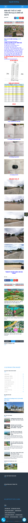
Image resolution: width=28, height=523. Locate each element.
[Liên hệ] (2, 520)
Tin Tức (6, 391)
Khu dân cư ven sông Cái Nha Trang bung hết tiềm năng (16, 433)
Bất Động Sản (7, 374)
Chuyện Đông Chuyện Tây (9, 383)
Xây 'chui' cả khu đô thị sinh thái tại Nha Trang (17, 453)
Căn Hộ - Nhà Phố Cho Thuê (9, 381)
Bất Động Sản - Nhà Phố (9, 378)
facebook (21, 341)
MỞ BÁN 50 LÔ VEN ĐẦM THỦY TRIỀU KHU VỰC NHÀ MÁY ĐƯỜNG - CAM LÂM (17, 426)
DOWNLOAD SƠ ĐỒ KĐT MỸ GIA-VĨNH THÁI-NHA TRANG (17, 419)
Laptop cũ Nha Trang (8, 389)
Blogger (20, 521)
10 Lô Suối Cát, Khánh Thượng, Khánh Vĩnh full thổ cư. (13, 318)
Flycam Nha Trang (8, 385)
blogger (13, 341)
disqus (17, 341)
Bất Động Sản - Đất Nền (9, 376)
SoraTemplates (11, 521)
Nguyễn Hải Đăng (14, 2)
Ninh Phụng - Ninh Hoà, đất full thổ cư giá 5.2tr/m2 (12, 334)
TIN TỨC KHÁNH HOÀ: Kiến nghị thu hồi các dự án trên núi (17, 443)
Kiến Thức (6, 387)
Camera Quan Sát (8, 380)
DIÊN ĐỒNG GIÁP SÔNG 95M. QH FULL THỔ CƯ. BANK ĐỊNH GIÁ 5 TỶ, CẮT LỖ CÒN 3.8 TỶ (13, 302)
